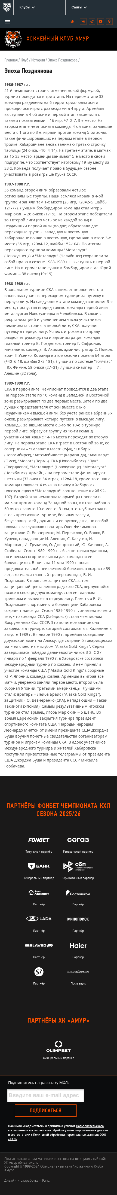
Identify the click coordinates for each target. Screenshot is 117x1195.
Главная (11, 60)
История (38, 60)
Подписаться (45, 1111)
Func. (46, 1180)
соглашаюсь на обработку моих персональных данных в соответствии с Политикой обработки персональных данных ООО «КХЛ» (58, 1134)
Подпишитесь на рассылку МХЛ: (38, 1082)
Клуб (24, 60)
